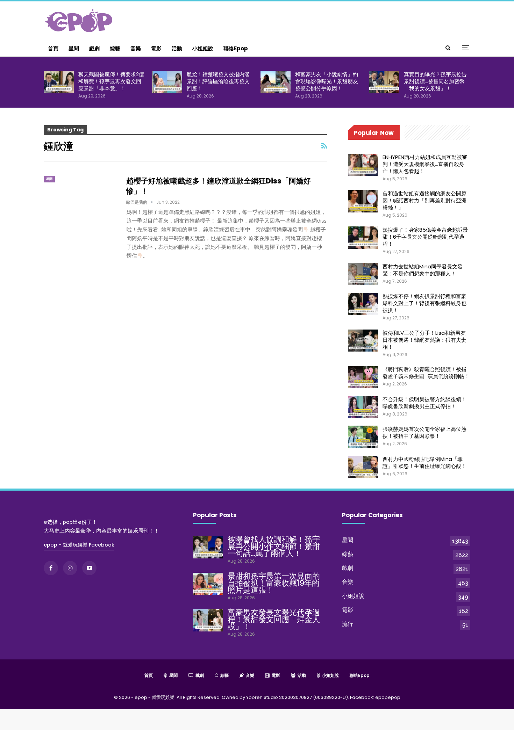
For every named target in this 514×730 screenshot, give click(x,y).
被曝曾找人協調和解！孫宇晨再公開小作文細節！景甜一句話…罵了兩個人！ (274, 546)
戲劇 (94, 48)
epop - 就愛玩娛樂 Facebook (79, 544)
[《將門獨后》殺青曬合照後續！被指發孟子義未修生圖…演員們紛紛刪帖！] (363, 377)
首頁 (53, 48)
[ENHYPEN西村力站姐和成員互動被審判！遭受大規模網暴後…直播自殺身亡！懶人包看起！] (363, 165)
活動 (177, 48)
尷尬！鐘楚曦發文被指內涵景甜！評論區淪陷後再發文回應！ (218, 81)
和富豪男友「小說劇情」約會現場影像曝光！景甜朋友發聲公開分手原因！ (326, 81)
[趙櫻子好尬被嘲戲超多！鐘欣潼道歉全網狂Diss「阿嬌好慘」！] (80, 199)
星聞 (74, 48)
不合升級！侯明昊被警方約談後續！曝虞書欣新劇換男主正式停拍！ (424, 403)
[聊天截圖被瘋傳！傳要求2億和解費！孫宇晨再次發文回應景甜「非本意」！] (59, 82)
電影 (156, 48)
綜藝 (115, 48)
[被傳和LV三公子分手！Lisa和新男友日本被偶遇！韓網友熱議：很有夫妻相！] (363, 341)
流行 (347, 624)
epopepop (387, 697)
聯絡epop (235, 48)
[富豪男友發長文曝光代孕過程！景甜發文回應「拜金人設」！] (208, 620)
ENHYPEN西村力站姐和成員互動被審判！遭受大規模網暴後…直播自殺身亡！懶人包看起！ (425, 164)
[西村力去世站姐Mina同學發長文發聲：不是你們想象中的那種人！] (363, 274)
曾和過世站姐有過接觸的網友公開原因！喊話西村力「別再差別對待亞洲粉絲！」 (424, 200)
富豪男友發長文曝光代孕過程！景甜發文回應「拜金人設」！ (274, 619)
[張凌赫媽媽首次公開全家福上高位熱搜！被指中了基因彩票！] (363, 437)
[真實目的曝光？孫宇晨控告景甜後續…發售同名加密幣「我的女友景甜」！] (384, 82)
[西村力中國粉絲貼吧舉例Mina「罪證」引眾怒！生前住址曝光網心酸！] (363, 467)
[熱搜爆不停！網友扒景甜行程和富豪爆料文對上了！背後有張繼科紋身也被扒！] (363, 304)
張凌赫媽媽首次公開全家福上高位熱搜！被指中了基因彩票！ (424, 432)
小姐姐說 (202, 48)
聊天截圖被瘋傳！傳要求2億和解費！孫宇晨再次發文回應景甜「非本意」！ (111, 81)
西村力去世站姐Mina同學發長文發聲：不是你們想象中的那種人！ (423, 270)
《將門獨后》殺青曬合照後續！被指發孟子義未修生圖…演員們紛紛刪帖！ (426, 373)
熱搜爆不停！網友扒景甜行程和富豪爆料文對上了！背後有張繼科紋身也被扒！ (424, 303)
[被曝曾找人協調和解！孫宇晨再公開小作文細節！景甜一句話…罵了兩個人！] (208, 547)
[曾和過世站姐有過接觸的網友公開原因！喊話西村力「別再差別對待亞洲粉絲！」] (363, 201)
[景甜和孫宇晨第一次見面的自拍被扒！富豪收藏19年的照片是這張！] (208, 584)
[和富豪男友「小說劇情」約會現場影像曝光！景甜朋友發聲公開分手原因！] (275, 82)
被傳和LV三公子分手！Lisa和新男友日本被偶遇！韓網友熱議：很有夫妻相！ (424, 339)
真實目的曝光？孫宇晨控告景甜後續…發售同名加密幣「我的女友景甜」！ (435, 81)
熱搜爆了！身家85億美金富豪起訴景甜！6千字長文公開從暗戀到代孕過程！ (425, 236)
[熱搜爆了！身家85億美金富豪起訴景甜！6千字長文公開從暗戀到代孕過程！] (363, 237)
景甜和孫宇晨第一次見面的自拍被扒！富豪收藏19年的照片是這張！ (274, 583)
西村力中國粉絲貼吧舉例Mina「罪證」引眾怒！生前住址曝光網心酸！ (424, 462)
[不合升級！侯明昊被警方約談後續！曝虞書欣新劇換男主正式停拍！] (363, 407)
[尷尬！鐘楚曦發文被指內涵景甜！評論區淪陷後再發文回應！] (167, 82)
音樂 (135, 48)
